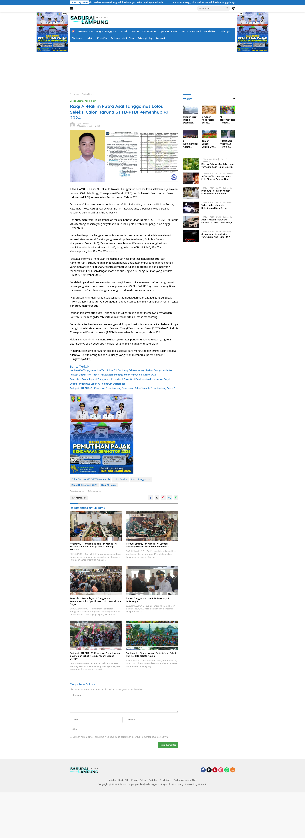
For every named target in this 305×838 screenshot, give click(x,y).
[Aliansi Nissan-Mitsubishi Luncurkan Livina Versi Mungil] (191, 222)
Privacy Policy (145, 38)
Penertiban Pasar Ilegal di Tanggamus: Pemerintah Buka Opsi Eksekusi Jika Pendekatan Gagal (120, 379)
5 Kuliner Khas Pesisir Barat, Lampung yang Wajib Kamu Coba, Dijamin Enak (209, 119)
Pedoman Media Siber (122, 38)
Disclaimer (77, 38)
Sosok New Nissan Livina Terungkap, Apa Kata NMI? (215, 235)
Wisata (135, 31)
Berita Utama (85, 31)
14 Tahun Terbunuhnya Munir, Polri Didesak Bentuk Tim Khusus (216, 177)
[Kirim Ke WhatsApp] (176, 497)
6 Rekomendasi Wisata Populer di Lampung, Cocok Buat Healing (190, 144)
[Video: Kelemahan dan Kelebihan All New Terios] (191, 207)
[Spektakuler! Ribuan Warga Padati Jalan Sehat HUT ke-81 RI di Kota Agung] (152, 635)
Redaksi (160, 38)
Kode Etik (102, 38)
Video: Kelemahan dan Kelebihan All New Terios (214, 206)
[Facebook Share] (150, 497)
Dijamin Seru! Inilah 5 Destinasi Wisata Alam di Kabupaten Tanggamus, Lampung (190, 119)
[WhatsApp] (226, 770)
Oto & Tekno (149, 31)
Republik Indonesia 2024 (84, 485)
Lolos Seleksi (120, 479)
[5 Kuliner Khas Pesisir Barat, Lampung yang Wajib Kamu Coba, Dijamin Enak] (209, 110)
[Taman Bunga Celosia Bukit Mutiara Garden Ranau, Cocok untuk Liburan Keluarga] (209, 134)
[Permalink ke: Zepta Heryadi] (72, 124)
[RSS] (232, 770)
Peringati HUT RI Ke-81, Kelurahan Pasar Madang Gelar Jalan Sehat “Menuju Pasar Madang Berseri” (122, 388)
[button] (227, 8)
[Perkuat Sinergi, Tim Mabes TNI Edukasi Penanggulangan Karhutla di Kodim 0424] (152, 526)
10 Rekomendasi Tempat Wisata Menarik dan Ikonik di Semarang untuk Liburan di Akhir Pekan (227, 119)
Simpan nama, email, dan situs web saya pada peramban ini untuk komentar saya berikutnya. (120, 736)
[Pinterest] (214, 770)
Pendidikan (210, 31)
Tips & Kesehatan (168, 31)
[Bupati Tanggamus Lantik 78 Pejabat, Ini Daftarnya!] (152, 580)
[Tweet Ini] (157, 497)
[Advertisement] (152, 65)
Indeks (90, 38)
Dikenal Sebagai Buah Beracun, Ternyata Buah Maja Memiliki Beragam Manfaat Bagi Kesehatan (217, 165)
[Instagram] (220, 770)
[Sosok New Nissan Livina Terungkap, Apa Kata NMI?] (191, 236)
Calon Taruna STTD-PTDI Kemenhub (90, 479)
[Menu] (72, 8)
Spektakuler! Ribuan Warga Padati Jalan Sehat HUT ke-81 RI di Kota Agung (151, 654)
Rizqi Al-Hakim (108, 485)
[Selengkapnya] (234, 98)
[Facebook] (203, 770)
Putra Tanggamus (140, 479)
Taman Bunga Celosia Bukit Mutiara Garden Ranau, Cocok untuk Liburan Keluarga (209, 144)
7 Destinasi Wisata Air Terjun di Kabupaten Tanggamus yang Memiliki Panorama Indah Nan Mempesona (227, 144)
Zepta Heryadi (82, 123)
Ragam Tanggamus (107, 31)
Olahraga (225, 31)
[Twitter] (209, 770)
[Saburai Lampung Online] (89, 19)
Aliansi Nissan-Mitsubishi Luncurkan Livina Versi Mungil (216, 221)
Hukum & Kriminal (191, 31)
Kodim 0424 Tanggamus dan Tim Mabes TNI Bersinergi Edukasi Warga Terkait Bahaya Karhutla (121, 370)
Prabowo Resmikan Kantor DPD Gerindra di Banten (215, 192)
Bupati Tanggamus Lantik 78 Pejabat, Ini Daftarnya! (97, 383)
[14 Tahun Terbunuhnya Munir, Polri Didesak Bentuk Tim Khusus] (191, 178)
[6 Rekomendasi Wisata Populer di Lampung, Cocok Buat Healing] (190, 134)
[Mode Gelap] (233, 8)
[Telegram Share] (169, 497)
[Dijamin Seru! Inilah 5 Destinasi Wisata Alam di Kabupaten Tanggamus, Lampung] (190, 110)
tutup (65, 14)
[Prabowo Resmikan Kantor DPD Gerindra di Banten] (191, 193)
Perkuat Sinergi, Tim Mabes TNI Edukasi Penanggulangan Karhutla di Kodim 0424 (166, 2)
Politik (124, 31)
